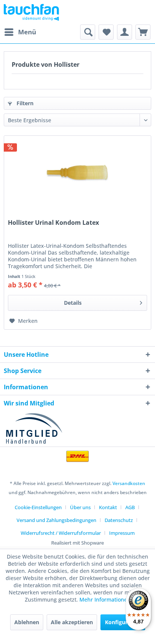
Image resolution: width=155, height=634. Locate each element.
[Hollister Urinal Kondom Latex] (77, 173)
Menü (27, 32)
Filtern (24, 103)
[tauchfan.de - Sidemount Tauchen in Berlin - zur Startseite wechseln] (31, 12)
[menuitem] (20, 32)
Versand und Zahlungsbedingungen (56, 520)
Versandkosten (128, 483)
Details (73, 302)
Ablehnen (26, 622)
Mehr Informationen (105, 599)
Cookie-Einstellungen (38, 507)
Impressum (122, 533)
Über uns (80, 507)
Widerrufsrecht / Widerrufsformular (61, 533)
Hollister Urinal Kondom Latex (53, 223)
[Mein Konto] (124, 32)
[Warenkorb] (142, 32)
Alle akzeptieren (72, 622)
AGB (130, 507)
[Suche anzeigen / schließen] (87, 32)
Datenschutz (119, 520)
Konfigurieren (123, 622)
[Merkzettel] (106, 32)
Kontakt (108, 507)
